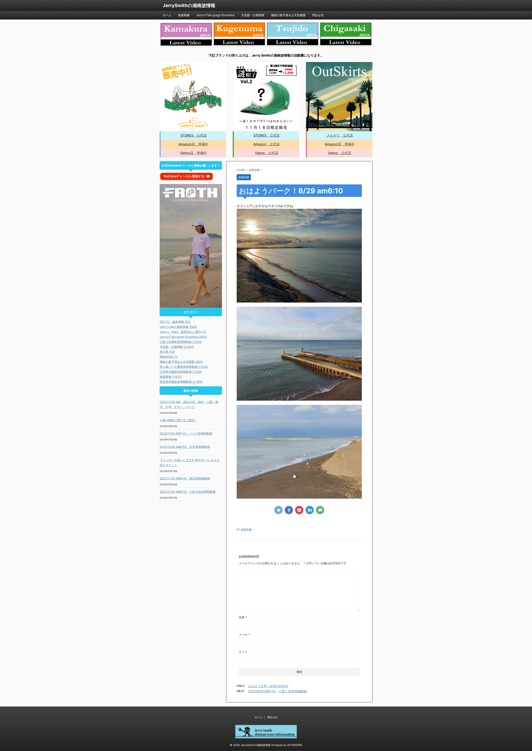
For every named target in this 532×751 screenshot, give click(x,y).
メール (244, 634)
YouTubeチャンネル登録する (183, 176)
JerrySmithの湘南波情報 (189, 5)
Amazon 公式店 (266, 144)
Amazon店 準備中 (193, 144)
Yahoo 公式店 (266, 153)
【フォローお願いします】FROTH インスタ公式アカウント (190, 462)
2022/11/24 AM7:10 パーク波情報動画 (186, 433)
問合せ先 (318, 15)
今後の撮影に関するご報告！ (178, 420)
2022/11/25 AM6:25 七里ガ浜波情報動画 (188, 491)
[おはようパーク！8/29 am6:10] (309, 510)
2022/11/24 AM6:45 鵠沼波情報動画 (185, 478)
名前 (243, 617)
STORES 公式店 (193, 135)
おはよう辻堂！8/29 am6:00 (268, 686)
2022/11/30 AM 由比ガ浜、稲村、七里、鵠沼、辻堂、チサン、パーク (189, 404)
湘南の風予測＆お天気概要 (288, 15)
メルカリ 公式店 (339, 135)
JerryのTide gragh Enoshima (215, 15)
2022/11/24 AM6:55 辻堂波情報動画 (185, 446)
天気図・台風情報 (252, 15)
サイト (243, 651)
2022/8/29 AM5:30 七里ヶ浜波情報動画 (277, 691)
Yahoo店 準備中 (193, 153)
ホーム (167, 15)
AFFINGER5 (294, 745)
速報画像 (184, 15)
